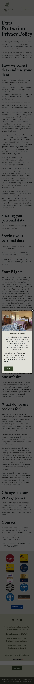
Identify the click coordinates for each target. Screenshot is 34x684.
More (9, 368)
